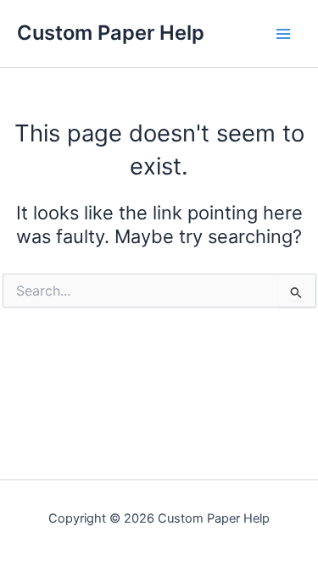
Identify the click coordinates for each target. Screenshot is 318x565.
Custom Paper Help (110, 32)
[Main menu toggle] (283, 34)
